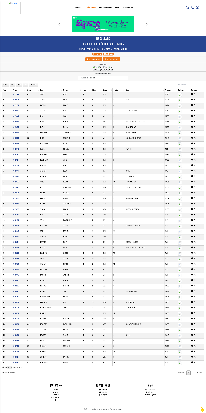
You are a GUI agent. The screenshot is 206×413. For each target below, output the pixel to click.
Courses (55, 392)
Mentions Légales (150, 395)
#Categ (116, 90)
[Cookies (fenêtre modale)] (202, 409)
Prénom (65, 90)
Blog (56, 400)
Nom (41, 90)
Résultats (56, 395)
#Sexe (94, 90)
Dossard (30, 90)
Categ (105, 90)
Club (127, 90)
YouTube (104, 392)
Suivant (199, 373)
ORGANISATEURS (105, 7)
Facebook (104, 390)
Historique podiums (112, 59)
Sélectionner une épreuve (103, 74)
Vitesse (168, 90)
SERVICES (126, 7)
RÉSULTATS (91, 7)
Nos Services (150, 392)
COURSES (77, 7)
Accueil (56, 390)
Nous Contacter (150, 390)
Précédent (181, 373)
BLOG (117, 7)
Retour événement (94, 59)
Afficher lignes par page (12, 367)
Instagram (103, 395)
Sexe (84, 90)
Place (5, 90)
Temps (15, 90)
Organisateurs (55, 397)
